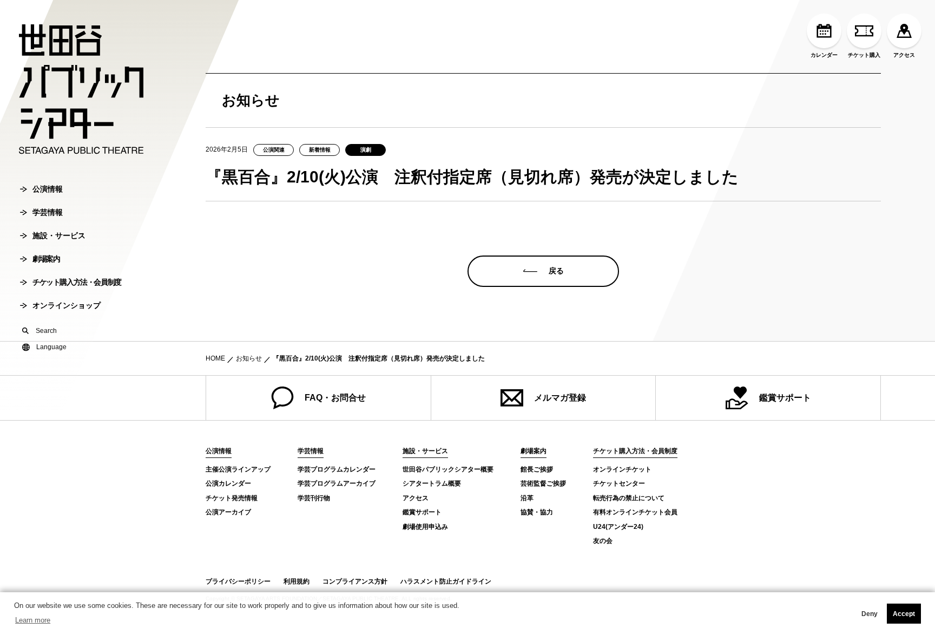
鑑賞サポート (785, 397)
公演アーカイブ (228, 512)
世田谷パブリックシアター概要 (448, 469)
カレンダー (824, 55)
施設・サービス (58, 235)
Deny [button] (869, 614)
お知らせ (249, 358)
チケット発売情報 (232, 498)
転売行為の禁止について (628, 498)
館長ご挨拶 (537, 469)
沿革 (527, 498)
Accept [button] (904, 614)
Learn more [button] (32, 620)
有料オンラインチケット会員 (635, 512)
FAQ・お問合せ (335, 397)
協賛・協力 (537, 512)
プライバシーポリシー (238, 581)
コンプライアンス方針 (354, 581)
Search (46, 331)
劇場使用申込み (425, 527)
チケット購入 (864, 55)
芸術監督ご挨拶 (543, 483)
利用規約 (297, 581)
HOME (215, 358)
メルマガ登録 (560, 397)
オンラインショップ (66, 305)
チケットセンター (619, 483)
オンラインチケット (622, 469)
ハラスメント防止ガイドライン (445, 581)
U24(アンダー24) (618, 527)
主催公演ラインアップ (238, 469)
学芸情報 (47, 212)
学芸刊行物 (314, 498)
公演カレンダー (228, 483)
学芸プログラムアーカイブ (337, 483)
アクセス (904, 55)
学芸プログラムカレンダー (337, 469)
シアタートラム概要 (432, 483)
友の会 (603, 541)
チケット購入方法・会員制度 (76, 282)
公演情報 (47, 189)
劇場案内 (46, 258)
